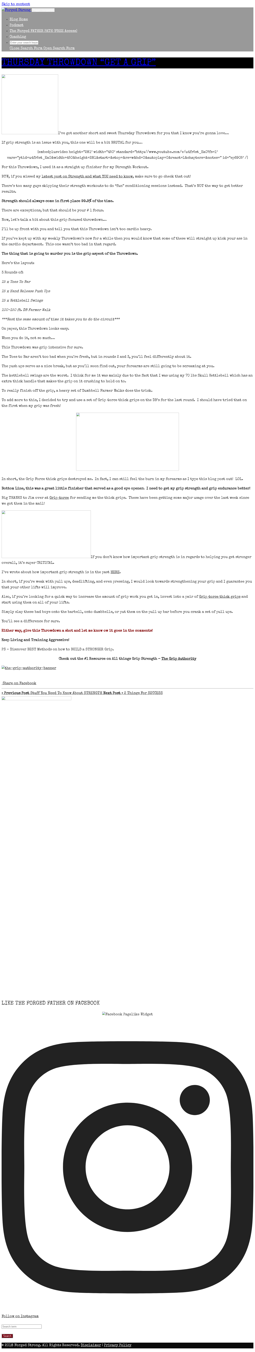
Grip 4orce (59, 498)
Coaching (18, 37)
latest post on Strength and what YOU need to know (87, 176)
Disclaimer (91, 1345)
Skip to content (16, 4)
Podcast (17, 25)
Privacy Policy (117, 1345)
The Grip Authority (178, 659)
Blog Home (19, 19)
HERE (115, 572)
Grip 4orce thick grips (219, 597)
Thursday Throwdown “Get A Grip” (79, 62)
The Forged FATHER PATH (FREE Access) (43, 31)
